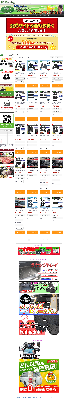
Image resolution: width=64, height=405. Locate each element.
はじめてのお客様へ (11, 15)
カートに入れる (20, 85)
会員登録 (44, 15)
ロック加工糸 (18, 222)
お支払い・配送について (28, 397)
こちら (10, 145)
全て (16, 54)
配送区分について (36, 397)
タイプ (41, 177)
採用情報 (22, 397)
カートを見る (32, 15)
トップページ (14, 397)
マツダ (19, 54)
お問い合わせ (50, 15)
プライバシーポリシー (43, 397)
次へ (44, 239)
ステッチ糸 (42, 182)
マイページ (38, 15)
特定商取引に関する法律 (22, 15)
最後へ (48, 239)
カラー (53, 215)
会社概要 (4, 15)
